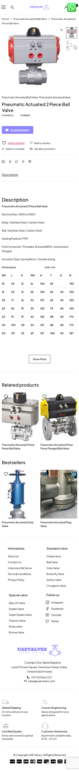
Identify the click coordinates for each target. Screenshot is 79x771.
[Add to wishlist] (6, 396)
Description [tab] (10, 174)
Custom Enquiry (20, 130)
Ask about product (44, 148)
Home (5, 18)
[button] (61, 30)
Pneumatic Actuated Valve (55, 97)
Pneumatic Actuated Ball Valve (30, 18)
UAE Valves (35, 754)
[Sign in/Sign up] (66, 7)
